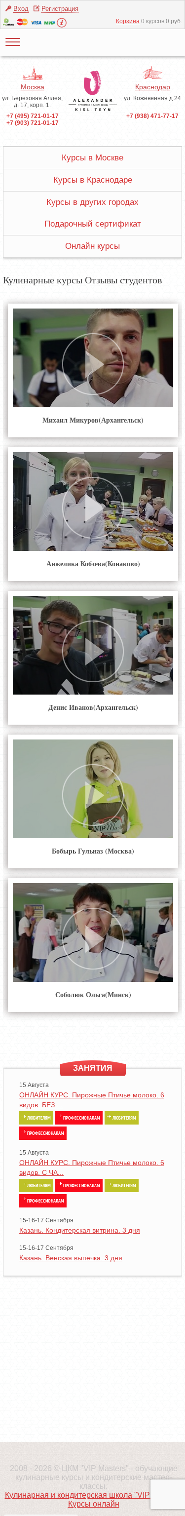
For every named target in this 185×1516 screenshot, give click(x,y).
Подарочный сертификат (92, 224)
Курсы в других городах (92, 202)
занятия (92, 1068)
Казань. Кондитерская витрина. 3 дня (79, 1230)
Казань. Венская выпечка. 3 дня (70, 1258)
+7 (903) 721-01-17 (32, 122)
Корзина (128, 21)
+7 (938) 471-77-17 (152, 116)
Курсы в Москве (92, 157)
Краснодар (152, 87)
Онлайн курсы (92, 246)
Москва (32, 87)
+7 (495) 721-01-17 (32, 116)
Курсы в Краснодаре (92, 180)
